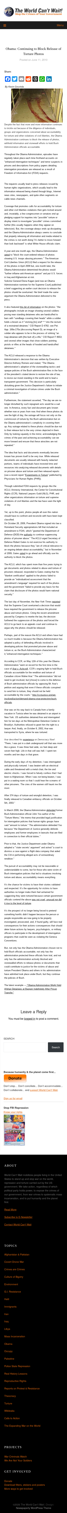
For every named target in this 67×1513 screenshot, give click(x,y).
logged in (29, 1019)
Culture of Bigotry (13, 1276)
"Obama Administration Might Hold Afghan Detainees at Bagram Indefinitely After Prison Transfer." (32, 989)
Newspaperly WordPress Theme (33, 1508)
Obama (8, 1343)
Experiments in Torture (36, 475)
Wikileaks (9, 1410)
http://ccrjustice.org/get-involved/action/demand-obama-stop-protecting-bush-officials (30, 699)
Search (9, 1038)
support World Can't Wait (44, 1090)
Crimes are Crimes (14, 1269)
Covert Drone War (14, 1261)
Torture (8, 1403)
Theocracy (10, 1396)
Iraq (6, 1321)
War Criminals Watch (15, 1456)
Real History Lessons (15, 1373)
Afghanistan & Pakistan (16, 1254)
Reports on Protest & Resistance (22, 1388)
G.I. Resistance (12, 1291)
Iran (6, 1314)
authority (28, 534)
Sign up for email (13, 1098)
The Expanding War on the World (22, 1425)
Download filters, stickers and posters (24, 1484)
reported (56, 601)
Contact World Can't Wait (17, 1224)
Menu (60, 25)
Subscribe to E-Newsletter (18, 1217)
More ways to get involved (18, 1488)
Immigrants (10, 1306)
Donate (8, 1481)
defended (50, 810)
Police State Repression (17, 1366)
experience (28, 739)
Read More (10, 1209)
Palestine (9, 1358)
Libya (7, 1329)
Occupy (8, 1351)
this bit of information (30, 307)
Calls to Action (12, 1418)
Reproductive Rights (15, 1381)
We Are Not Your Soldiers (18, 1460)
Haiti (6, 1299)
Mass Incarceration (14, 1336)
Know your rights (13, 1112)
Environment (11, 1284)
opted (7, 254)
